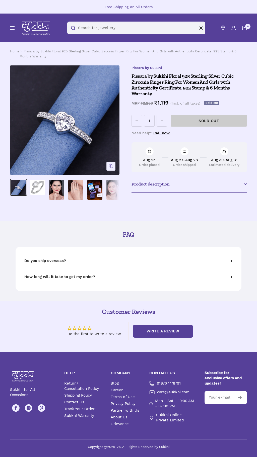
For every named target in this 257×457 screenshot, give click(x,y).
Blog (115, 383)
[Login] (233, 28)
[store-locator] (223, 28)
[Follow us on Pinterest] (41, 408)
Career (117, 390)
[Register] (240, 397)
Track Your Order (79, 409)
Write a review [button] (163, 331)
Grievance (120, 424)
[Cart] (244, 28)
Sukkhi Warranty (79, 415)
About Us (119, 417)
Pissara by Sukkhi (147, 68)
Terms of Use (123, 397)
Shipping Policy (78, 395)
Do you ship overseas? (45, 260)
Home (15, 51)
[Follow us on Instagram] (28, 408)
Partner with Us (125, 410)
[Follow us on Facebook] (15, 408)
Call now (161, 133)
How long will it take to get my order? (59, 277)
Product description (150, 184)
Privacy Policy (123, 403)
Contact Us (74, 402)
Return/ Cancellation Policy (81, 386)
